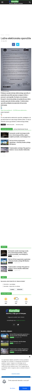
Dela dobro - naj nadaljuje (9, 284)
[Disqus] (16, 180)
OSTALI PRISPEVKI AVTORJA (21, 129)
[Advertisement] (16, 17)
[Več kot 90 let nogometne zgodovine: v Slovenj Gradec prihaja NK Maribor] (5, 142)
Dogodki (3, 144)
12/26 (6, 302)
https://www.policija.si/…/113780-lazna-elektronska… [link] (14, 110)
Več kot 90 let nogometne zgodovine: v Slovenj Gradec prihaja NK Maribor (19, 142)
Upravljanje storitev (16, 373)
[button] (29, 356)
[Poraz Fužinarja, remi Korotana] (5, 343)
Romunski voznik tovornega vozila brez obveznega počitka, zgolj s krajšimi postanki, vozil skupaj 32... (18, 252)
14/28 (16, 302)
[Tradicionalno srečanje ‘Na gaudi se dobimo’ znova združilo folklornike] (5, 149)
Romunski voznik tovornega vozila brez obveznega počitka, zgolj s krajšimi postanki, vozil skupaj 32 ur (19, 135)
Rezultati (19, 289)
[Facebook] (13, 324)
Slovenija (7, 35)
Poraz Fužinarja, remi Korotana (18, 341)
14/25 (26, 302)
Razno (2, 137)
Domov (2, 35)
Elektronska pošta (10, 124)
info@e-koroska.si (20, 320)
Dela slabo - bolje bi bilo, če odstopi (12, 286)
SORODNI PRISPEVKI (7, 129)
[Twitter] (18, 324)
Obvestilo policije (19, 124)
